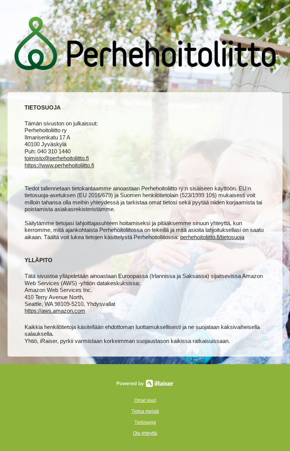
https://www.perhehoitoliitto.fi (59, 165)
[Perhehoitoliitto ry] (145, 44)
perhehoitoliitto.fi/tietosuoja (212, 237)
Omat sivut (145, 400)
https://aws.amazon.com (55, 310)
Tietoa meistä (145, 411)
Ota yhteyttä (145, 433)
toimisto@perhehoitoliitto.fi (57, 158)
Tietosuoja (145, 422)
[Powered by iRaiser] (145, 383)
